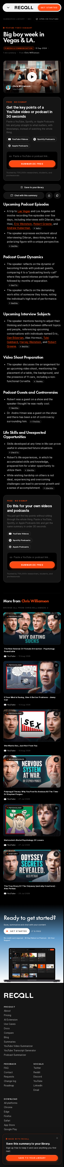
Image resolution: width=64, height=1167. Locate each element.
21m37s (15, 452)
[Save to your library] (56, 617)
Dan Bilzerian (15, 337)
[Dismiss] (57, 1138)
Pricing (7, 1015)
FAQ (6, 1068)
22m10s (30, 470)
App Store (9, 1125)
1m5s (38, 228)
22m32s (49, 488)
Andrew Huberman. (19, 228)
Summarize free (32, 164)
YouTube (37, 1081)
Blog (6, 1037)
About (7, 1011)
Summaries (10, 1042)
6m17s (14, 285)
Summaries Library (14, 19)
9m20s (25, 346)
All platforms (10, 1103)
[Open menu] (8, 8)
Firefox (7, 1116)
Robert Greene (42, 224)
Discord (37, 1076)
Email (36, 1090)
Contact (8, 1072)
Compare (9, 1033)
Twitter (37, 1068)
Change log (10, 1081)
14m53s (14, 408)
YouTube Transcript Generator (20, 1050)
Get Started (49, 7)
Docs (7, 1028)
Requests (9, 1076)
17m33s (36, 421)
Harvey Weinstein (30, 342)
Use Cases (10, 1024)
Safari (7, 1120)
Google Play (10, 1129)
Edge (6, 1112)
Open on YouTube (49, 19)
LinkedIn (37, 1085)
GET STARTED (18, 931)
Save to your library (34, 187)
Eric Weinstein (23, 224)
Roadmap (9, 1085)
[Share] (49, 195)
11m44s (39, 381)
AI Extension (11, 1020)
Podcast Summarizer (15, 1055)
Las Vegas (24, 211)
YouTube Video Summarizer (18, 1046)
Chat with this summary (25, 195)
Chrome (8, 1107)
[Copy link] (57, 195)
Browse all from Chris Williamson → (25, 608)
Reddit (36, 1072)
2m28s (14, 246)
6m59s (14, 303)
